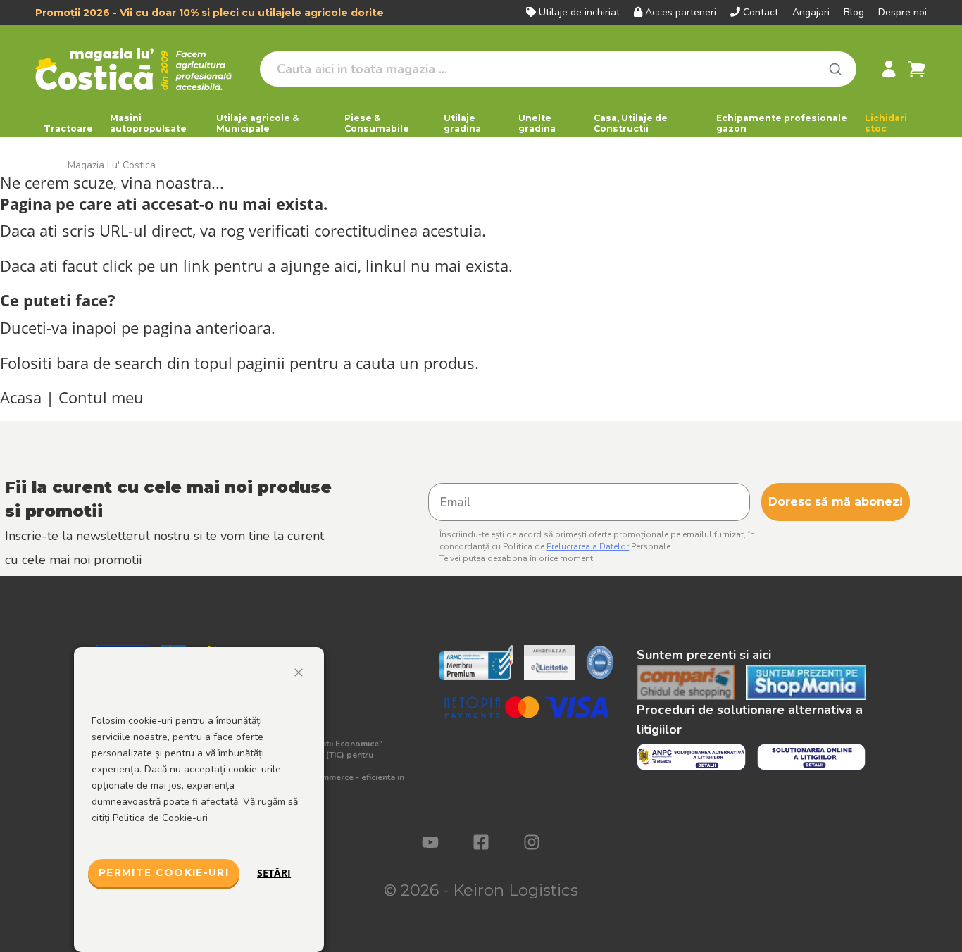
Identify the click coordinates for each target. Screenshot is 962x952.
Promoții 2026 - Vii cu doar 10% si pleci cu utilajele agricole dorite (209, 13)
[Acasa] (142, 69)
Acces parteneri (680, 12)
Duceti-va (34, 328)
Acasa (21, 397)
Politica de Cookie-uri (160, 818)
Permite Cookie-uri (164, 872)
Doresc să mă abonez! (835, 501)
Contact (760, 12)
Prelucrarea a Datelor (587, 546)
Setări (274, 872)
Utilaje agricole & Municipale (257, 123)
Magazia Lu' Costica (112, 165)
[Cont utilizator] (889, 69)
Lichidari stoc (886, 123)
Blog (854, 12)
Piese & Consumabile (376, 123)
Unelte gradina (537, 123)
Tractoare (68, 128)
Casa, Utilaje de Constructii (631, 123)
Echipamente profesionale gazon (781, 123)
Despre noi (902, 12)
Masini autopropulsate (148, 123)
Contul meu (101, 397)
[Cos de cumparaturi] (917, 69)
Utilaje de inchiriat (579, 12)
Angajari (811, 12)
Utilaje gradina (462, 123)
